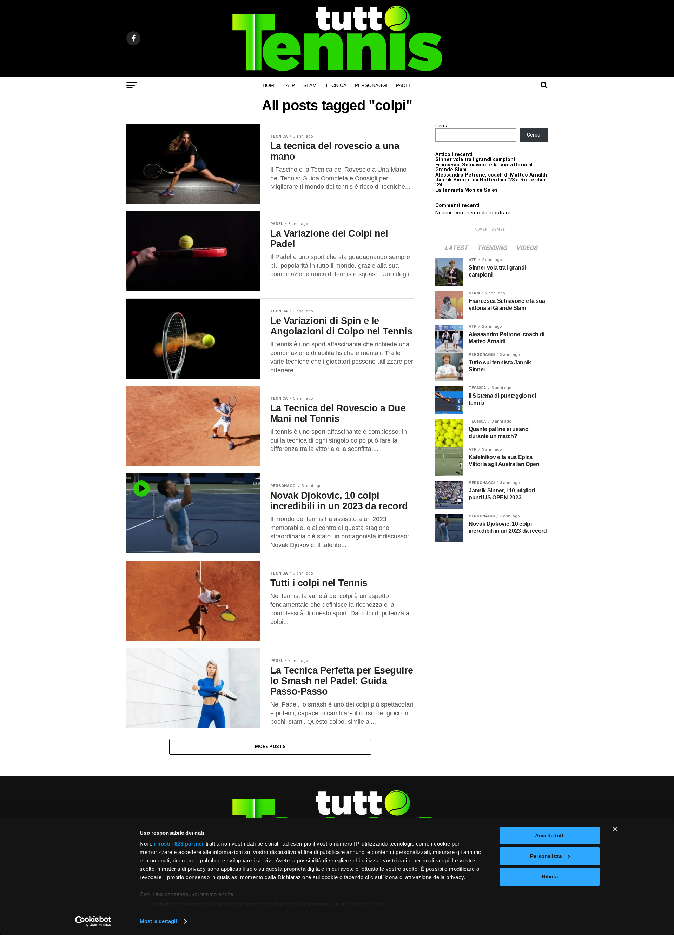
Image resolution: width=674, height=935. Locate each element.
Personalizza (546, 856)
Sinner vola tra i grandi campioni (475, 160)
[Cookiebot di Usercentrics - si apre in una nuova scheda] (93, 921)
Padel (403, 85)
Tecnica (335, 85)
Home (270, 85)
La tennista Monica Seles (466, 190)
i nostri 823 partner (179, 844)
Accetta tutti (550, 835)
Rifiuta (550, 877)
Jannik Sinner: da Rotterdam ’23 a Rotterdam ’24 (491, 182)
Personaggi (371, 85)
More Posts (270, 746)
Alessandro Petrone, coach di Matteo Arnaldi (491, 175)
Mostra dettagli (158, 921)
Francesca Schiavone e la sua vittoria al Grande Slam (484, 167)
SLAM (310, 85)
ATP (290, 85)
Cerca (442, 126)
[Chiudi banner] (615, 829)
